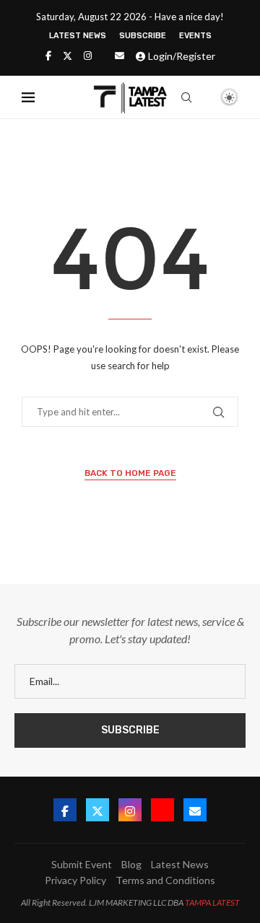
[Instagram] (88, 55)
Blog (131, 864)
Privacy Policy (75, 880)
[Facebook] (48, 55)
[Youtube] (162, 809)
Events (195, 35)
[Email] (119, 55)
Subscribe (142, 35)
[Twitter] (67, 55)
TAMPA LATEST (212, 902)
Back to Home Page (130, 473)
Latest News (77, 35)
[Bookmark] (204, 98)
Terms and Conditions (165, 880)
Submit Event (81, 864)
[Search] (186, 97)
